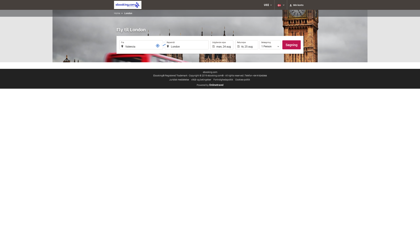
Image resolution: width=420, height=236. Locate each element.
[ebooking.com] (127, 5)
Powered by (210, 85)
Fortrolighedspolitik (223, 79)
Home (117, 13)
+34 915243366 (260, 76)
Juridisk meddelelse (179, 79)
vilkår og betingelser (201, 79)
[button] (268, 5)
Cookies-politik (242, 79)
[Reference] (158, 46)
